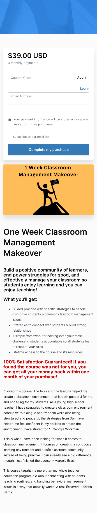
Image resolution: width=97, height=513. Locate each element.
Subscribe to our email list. (31, 136)
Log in (84, 88)
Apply (81, 77)
